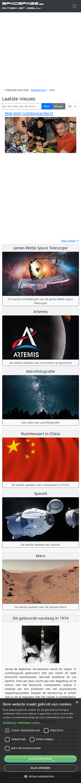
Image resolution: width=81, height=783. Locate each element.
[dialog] (40, 740)
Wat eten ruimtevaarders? (29, 113)
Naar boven (68, 240)
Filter (47, 106)
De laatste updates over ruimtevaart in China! (40, 485)
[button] (40, 723)
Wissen (58, 106)
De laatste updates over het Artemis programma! (41, 363)
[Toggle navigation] (74, 6)
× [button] (76, 702)
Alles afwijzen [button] (40, 768)
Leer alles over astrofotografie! (40, 422)
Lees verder (66, 717)
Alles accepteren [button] (40, 758)
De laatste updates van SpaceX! (40, 544)
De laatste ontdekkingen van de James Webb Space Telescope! (40, 301)
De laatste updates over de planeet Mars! (41, 607)
